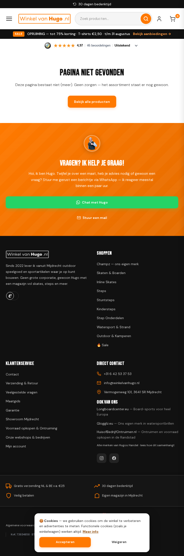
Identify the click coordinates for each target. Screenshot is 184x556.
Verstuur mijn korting (92, 302)
